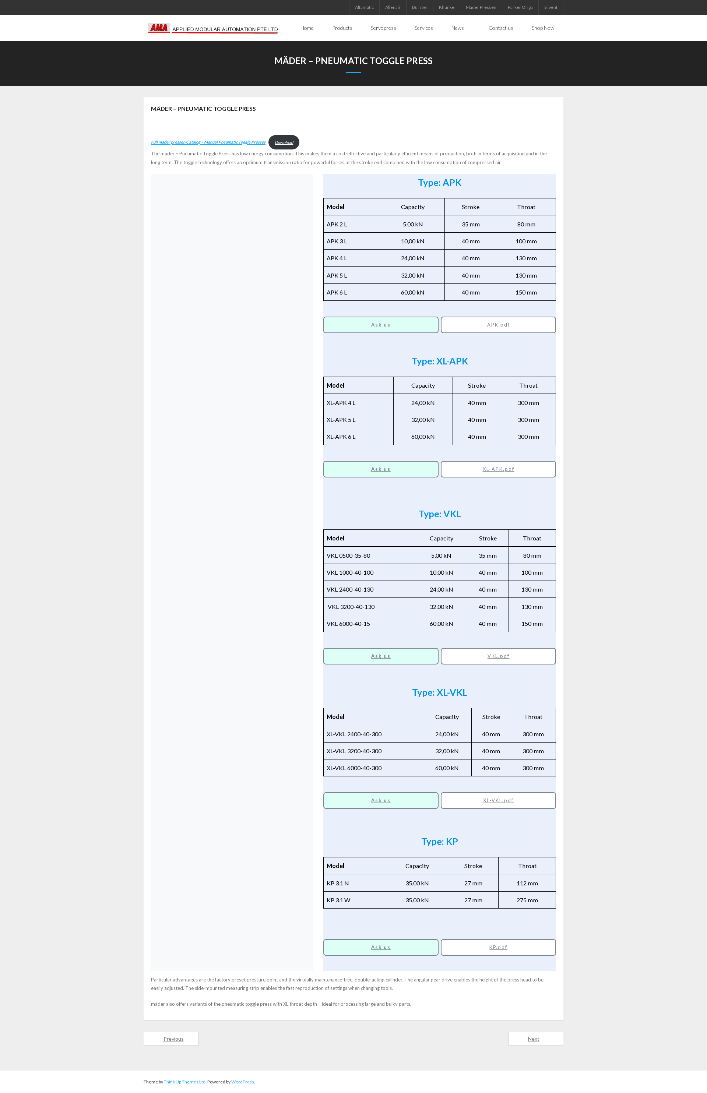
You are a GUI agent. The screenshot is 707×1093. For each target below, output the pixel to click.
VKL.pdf (499, 656)
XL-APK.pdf (498, 469)
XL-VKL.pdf (498, 800)
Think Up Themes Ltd (184, 1082)
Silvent (550, 7)
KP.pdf (498, 947)
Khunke (446, 7)
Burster (420, 7)
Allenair (393, 7)
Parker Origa (520, 7)
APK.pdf (498, 325)
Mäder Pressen (481, 7)
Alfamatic (364, 7)
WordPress (242, 1082)
